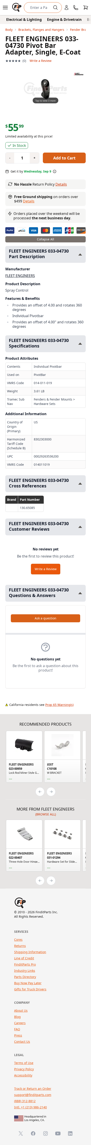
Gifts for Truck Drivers (30, 989)
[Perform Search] (55, 7)
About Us (21, 1010)
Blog (17, 1017)
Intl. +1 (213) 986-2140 (30, 1107)
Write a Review (40, 61)
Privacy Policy (24, 1069)
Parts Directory (25, 977)
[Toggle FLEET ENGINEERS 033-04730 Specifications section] (80, 343)
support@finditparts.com (32, 1095)
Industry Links (24, 970)
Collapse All (45, 239)
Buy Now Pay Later (28, 983)
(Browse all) (45, 814)
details (28, 201)
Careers (20, 1023)
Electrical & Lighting (24, 19)
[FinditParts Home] (17, 7)
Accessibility (23, 1075)
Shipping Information (30, 952)
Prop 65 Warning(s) (59, 705)
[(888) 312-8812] (75, 7)
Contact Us (22, 1041)
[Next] (51, 791)
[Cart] (85, 7)
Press (18, 1035)
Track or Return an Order (32, 1088)
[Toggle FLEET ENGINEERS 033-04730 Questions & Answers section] (80, 593)
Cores (18, 939)
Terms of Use (23, 1063)
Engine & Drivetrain (64, 19)
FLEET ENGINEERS (20, 275)
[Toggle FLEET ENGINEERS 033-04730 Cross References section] (80, 483)
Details (61, 184)
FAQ (17, 1029)
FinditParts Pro (25, 964)
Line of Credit (24, 958)
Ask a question (45, 618)
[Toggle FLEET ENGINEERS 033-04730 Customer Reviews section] (80, 527)
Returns (20, 946)
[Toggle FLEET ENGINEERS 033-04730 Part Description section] (80, 254)
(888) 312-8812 (25, 1101)
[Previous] (40, 791)
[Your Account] (66, 7)
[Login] (66, 7)
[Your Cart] (85, 7)
